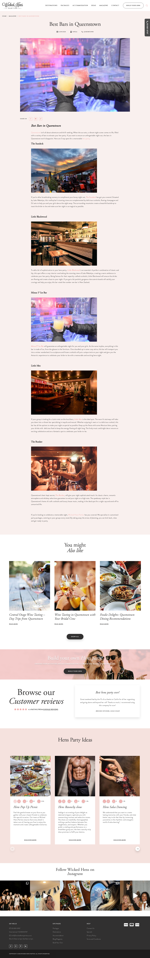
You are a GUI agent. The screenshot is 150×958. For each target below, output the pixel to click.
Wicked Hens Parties (76, 514)
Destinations (51, 5)
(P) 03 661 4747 (14, 928)
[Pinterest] (20, 946)
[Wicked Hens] (12, 5)
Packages (65, 5)
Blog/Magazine (57, 939)
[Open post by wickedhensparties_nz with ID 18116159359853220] (75, 896)
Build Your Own (133, 5)
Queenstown (36, 132)
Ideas (93, 5)
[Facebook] (10, 946)
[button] (137, 849)
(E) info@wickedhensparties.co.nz (20, 935)
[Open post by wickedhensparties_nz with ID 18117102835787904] (15, 896)
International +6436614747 (18, 932)
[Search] (147, 6)
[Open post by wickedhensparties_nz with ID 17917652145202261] (45, 896)
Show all (75, 637)
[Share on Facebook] (30, 118)
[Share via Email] (35, 118)
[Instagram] (15, 946)
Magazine (103, 5)
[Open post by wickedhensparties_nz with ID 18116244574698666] (135, 896)
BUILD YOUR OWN (75, 671)
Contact (115, 5)
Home (4, 16)
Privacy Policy (91, 935)
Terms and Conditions (94, 939)
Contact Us (90, 928)
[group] (30, 800)
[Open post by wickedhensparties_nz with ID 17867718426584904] (105, 896)
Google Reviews (50, 709)
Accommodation (80, 5)
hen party (86, 138)
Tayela (74, 32)
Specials (89, 932)
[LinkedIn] (25, 946)
